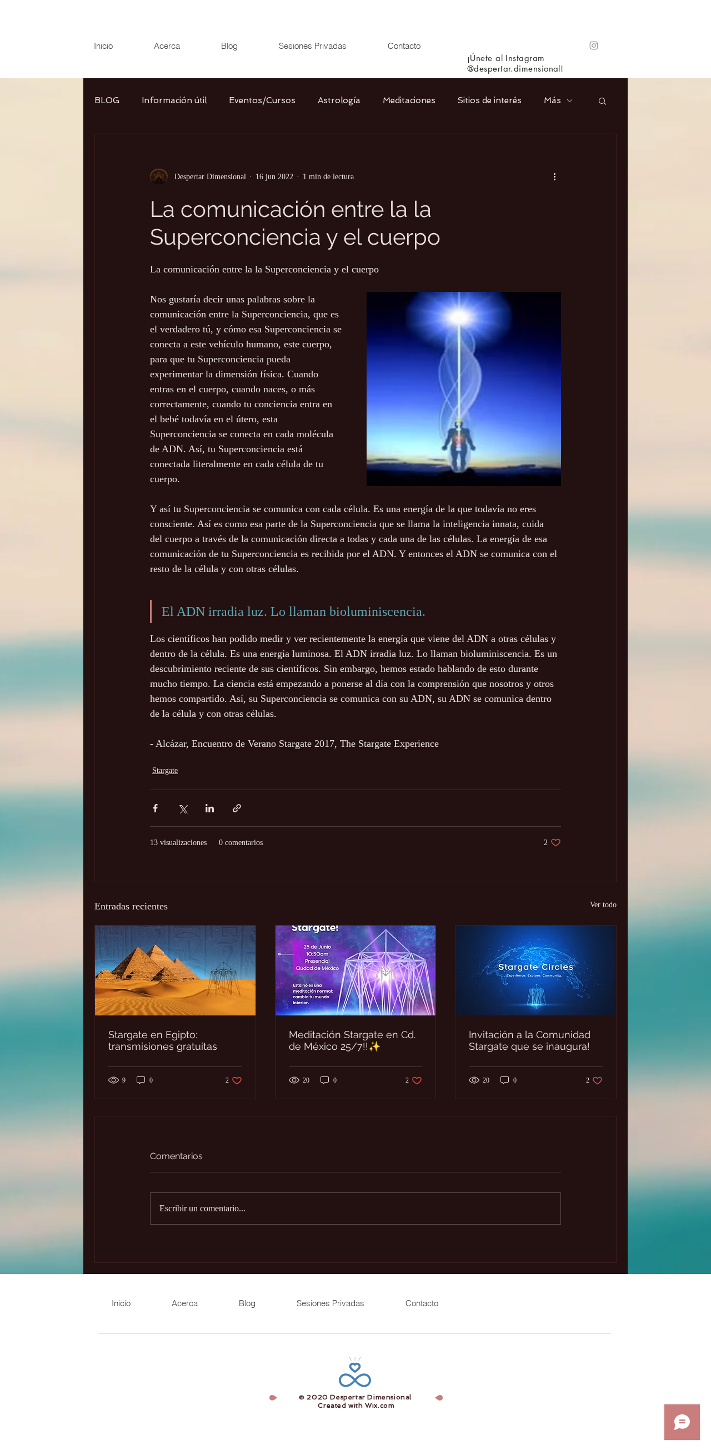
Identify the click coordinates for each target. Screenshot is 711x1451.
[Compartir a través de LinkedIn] (209, 808)
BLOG (106, 100)
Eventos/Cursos (262, 100)
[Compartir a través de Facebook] (155, 808)
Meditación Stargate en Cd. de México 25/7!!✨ (352, 1040)
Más (552, 100)
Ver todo (603, 905)
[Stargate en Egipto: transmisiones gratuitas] (175, 970)
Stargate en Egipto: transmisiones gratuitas (162, 1040)
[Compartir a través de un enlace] (237, 808)
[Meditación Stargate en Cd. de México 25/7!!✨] (356, 970)
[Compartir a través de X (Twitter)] (182, 808)
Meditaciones (409, 100)
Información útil (174, 100)
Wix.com (379, 1405)
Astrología (339, 100)
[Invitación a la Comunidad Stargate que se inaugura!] (535, 970)
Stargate (165, 770)
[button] (602, 100)
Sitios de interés (490, 100)
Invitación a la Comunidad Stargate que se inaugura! (529, 1040)
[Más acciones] (554, 176)
